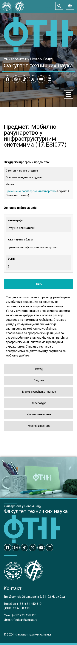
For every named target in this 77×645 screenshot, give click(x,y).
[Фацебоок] (7, 79)
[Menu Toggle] (68, 94)
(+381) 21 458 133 (24, 615)
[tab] (38, 284)
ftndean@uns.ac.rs (25, 620)
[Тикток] (24, 79)
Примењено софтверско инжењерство (31, 191)
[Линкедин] (49, 79)
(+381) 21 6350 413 (17, 608)
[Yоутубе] (41, 79)
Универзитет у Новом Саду (28, 59)
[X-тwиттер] (32, 79)
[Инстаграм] (16, 79)
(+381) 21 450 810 (29, 604)
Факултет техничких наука (38, 65)
